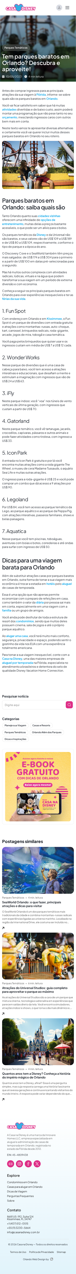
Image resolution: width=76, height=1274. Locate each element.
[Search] (69, 704)
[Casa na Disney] (21, 1126)
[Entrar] (59, 8)
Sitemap (61, 1252)
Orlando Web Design (34, 1259)
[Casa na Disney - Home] (21, 7)
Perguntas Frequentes (20, 1196)
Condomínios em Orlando (22, 1182)
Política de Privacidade (41, 1252)
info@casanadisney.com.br (23, 1232)
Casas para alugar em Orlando (24, 1186)
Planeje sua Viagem (15, 725)
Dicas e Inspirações (15, 739)
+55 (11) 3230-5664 (18, 1227)
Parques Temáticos (15, 47)
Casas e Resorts (41, 725)
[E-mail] (10, 1163)
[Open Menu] (67, 8)
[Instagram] (19, 1163)
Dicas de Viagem (17, 1191)
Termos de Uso (18, 1252)
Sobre (10, 1200)
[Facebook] (28, 1163)
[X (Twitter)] (37, 1163)
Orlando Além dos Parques (47, 732)
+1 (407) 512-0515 (17, 1223)
